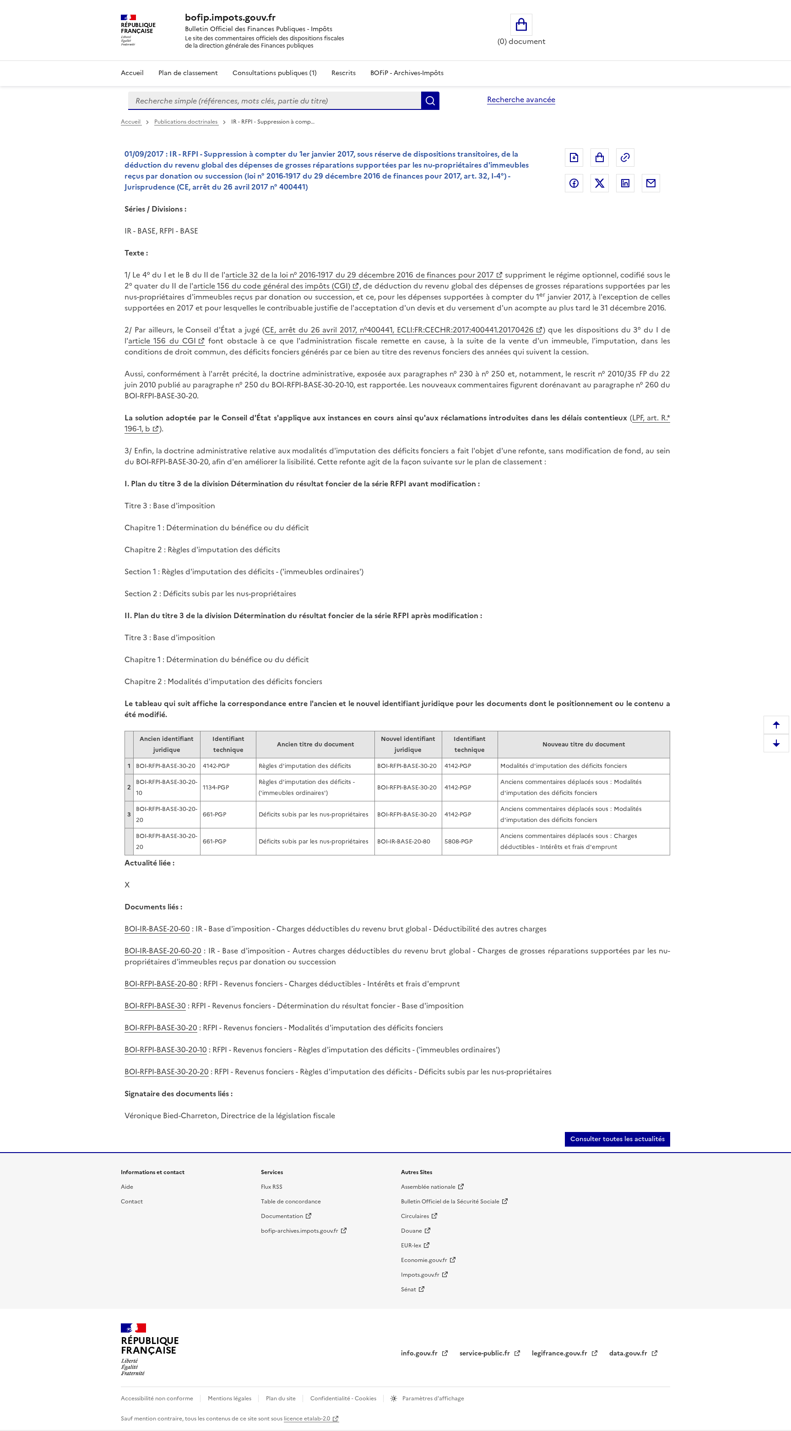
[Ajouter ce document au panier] (600, 157)
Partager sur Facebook (574, 183)
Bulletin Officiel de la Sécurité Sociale (450, 1201)
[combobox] (274, 101)
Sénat (408, 1289)
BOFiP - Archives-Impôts (407, 73)
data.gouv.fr (629, 1353)
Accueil (132, 73)
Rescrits (343, 73)
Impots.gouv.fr (420, 1275)
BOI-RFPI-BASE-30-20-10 (166, 1049)
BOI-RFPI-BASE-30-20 (161, 1027)
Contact (132, 1201)
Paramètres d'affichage (432, 1398)
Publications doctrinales (186, 122)
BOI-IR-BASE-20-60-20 (163, 950)
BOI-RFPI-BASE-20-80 (161, 983)
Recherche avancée (521, 99)
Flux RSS (271, 1187)
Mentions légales (230, 1398)
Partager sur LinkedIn (625, 183)
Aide (127, 1187)
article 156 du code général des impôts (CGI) (271, 285)
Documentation (282, 1216)
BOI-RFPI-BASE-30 (155, 1005)
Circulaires (415, 1216)
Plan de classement (188, 73)
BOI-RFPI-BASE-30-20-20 (167, 1071)
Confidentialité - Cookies (344, 1398)
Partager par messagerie (651, 183)
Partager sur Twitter (600, 183)
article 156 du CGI (162, 340)
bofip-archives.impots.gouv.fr (299, 1231)
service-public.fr (486, 1353)
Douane (411, 1231)
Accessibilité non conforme (158, 1398)
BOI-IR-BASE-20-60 (157, 928)
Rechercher (430, 101)
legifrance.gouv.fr (560, 1353)
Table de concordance (291, 1201)
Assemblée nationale (428, 1187)
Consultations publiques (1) (275, 73)
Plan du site (281, 1398)
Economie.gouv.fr (424, 1260)
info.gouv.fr (420, 1353)
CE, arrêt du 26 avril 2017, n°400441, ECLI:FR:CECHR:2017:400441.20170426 (399, 329)
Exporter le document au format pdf (574, 157)
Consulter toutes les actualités (617, 1139)
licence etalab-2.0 (307, 1419)
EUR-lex (411, 1245)
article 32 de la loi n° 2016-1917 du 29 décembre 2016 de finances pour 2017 (359, 274)
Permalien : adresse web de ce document (625, 157)
